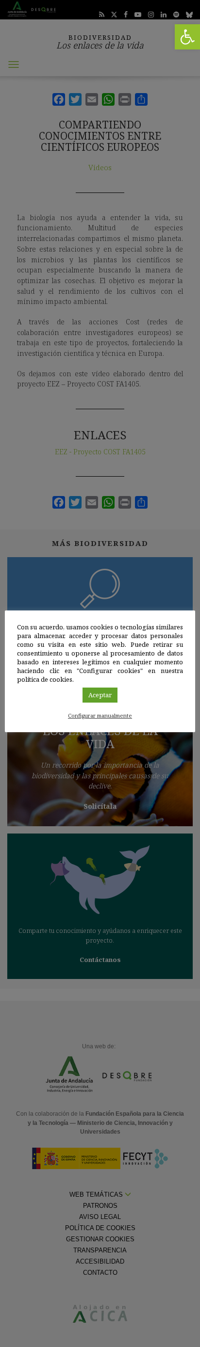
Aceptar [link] (100, 694)
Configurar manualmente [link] (100, 715)
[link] (187, 36)
